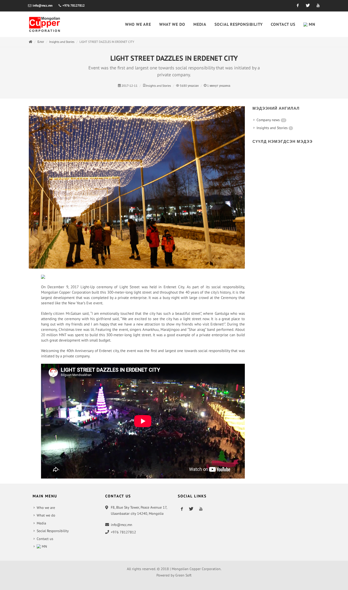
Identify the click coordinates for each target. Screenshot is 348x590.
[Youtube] (318, 5)
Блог (40, 42)
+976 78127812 (73, 5)
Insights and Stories (61, 42)
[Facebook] (297, 5)
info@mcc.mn (42, 5)
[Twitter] (308, 5)
